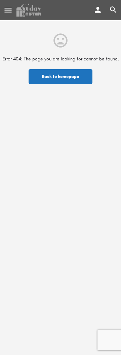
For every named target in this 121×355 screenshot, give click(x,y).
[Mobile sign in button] (97, 9)
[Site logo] (29, 10)
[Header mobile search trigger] (113, 9)
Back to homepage (60, 76)
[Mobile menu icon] (8, 10)
